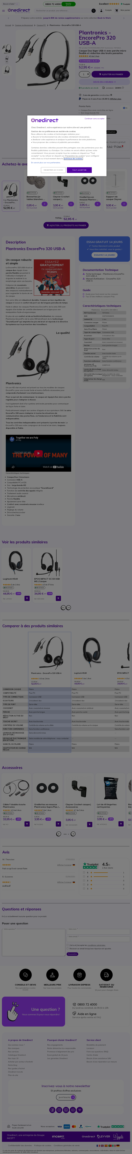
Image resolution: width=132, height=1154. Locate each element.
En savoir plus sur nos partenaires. (46, 162)
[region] (66, 145)
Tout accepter (79, 170)
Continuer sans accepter (95, 119)
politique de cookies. (73, 158)
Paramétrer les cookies (53, 170)
